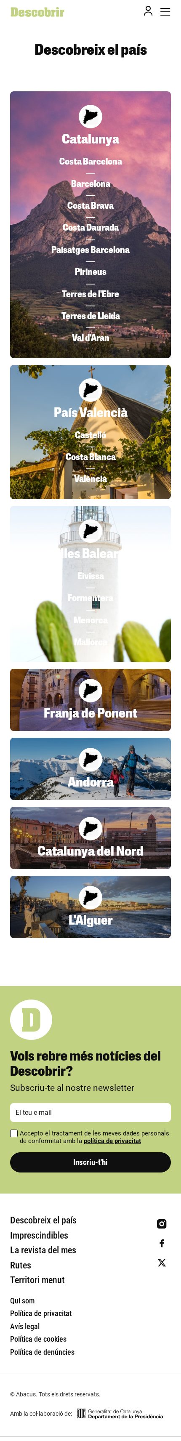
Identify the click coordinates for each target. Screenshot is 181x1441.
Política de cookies (38, 1339)
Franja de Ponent (90, 714)
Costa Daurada (91, 228)
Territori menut (37, 1280)
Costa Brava (90, 206)
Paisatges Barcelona (90, 250)
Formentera (90, 599)
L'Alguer (91, 921)
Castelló (90, 436)
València (90, 479)
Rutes (20, 1265)
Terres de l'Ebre (90, 295)
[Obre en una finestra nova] (120, 1414)
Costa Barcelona (90, 162)
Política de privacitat (41, 1313)
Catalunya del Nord (90, 852)
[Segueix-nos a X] (162, 1263)
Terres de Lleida (90, 317)
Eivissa (90, 577)
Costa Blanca (91, 458)
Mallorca (90, 643)
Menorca (91, 621)
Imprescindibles (39, 1235)
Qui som (22, 1300)
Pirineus (90, 272)
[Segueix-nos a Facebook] (162, 1243)
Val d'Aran (90, 338)
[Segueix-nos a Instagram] (162, 1224)
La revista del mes (43, 1250)
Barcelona (90, 184)
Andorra (91, 783)
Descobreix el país (43, 1220)
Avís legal (25, 1326)
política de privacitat (112, 1141)
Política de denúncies (42, 1352)
